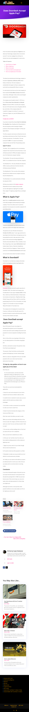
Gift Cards (9, 559)
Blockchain (6, 685)
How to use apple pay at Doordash (13, 71)
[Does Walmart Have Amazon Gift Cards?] (7, 504)
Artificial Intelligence (9, 680)
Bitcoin (5, 683)
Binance (6, 681)
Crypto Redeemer (18, 551)
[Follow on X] (7, 567)
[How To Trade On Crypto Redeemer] (7, 517)
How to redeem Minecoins (10, 658)
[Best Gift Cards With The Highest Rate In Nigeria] (18, 504)
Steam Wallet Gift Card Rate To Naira (13, 691)
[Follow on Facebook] (4, 567)
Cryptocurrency (7, 686)
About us (6, 705)
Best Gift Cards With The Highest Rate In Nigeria (18, 508)
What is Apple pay (10, 66)
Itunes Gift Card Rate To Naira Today (13, 690)
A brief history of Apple (11, 64)
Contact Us (13, 706)
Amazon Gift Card (8, 678)
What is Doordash (10, 68)
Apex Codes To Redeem (9, 630)
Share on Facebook (10, 530)
